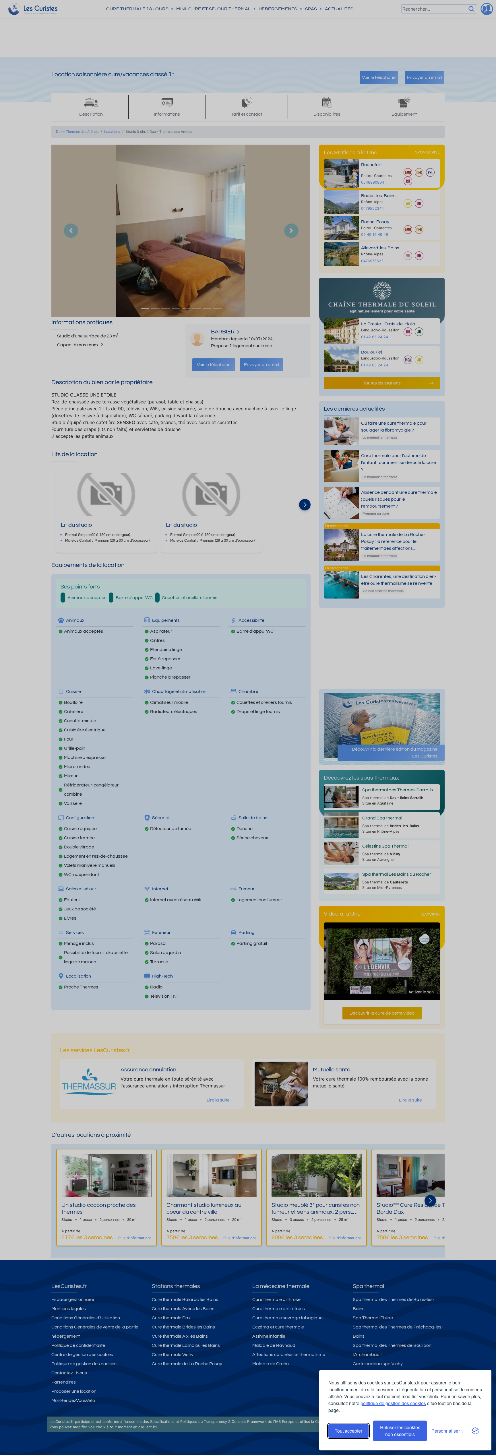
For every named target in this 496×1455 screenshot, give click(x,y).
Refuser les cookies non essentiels (400, 1430)
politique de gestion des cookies (393, 1403)
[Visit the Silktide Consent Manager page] (475, 1431)
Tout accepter (348, 1430)
